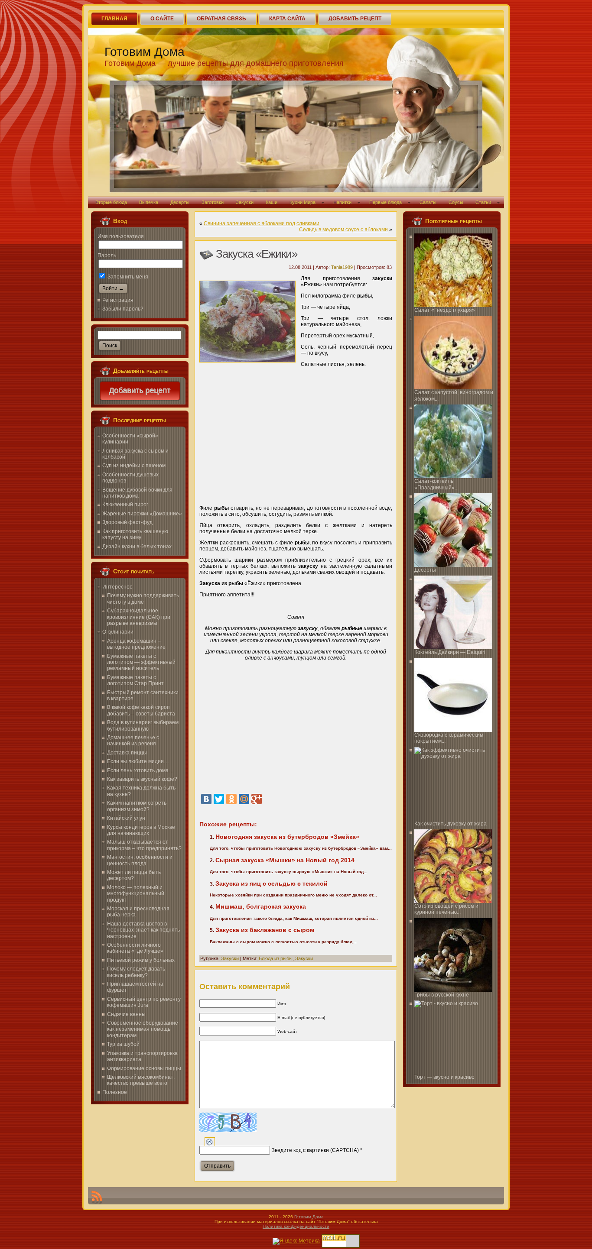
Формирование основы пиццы (144, 1068)
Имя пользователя (121, 236)
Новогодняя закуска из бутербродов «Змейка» (287, 836)
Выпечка (148, 202)
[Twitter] (219, 799)
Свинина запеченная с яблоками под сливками (261, 223)
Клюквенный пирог (125, 505)
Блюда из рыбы (276, 958)
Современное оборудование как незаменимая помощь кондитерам (142, 1029)
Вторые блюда (111, 202)
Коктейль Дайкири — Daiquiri (449, 652)
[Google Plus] (256, 799)
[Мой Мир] (244, 799)
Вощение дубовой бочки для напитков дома (137, 493)
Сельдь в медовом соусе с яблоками (343, 230)
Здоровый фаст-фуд (127, 522)
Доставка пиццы (127, 753)
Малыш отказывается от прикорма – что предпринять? (144, 845)
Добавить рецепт (140, 390)
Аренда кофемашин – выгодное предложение (136, 644)
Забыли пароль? (122, 309)
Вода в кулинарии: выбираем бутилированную (143, 725)
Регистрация (117, 300)
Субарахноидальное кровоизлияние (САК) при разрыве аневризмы (138, 617)
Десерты (179, 202)
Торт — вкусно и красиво (444, 1077)
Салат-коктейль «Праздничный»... (436, 484)
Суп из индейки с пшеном (134, 466)
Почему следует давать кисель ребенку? (136, 972)
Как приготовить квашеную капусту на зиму (135, 534)
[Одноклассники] (231, 799)
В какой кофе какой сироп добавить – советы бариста (141, 710)
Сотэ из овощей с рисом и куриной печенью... (446, 909)
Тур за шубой (123, 1044)
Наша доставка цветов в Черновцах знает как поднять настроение (143, 930)
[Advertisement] (295, 433)
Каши (271, 202)
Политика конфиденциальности (296, 1226)
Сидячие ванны (126, 1014)
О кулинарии (117, 632)
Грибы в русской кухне (441, 995)
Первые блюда (385, 202)
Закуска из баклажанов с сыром (264, 929)
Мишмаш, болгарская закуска (260, 906)
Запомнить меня (127, 277)
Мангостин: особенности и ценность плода (139, 860)
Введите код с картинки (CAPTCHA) (315, 1150)
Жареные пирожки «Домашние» (142, 514)
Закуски (245, 202)
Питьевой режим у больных (141, 960)
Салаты (428, 202)
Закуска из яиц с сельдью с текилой (271, 883)
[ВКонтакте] (206, 799)
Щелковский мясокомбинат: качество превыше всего (141, 1080)
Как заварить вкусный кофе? (142, 779)
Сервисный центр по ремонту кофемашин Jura (144, 1002)
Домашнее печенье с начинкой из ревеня (133, 741)
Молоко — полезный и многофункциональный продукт (135, 893)
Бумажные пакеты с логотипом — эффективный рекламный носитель (141, 662)
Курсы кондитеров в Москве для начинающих (141, 830)
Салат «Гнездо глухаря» (444, 310)
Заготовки (213, 202)
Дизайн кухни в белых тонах (137, 547)
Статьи (483, 202)
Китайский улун (126, 818)
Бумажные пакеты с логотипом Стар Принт (135, 680)
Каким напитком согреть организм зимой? (136, 806)
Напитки (342, 202)
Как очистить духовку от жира (450, 824)
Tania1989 (342, 267)
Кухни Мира (302, 202)
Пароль (107, 255)
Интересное (117, 587)
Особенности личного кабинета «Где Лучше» (135, 948)
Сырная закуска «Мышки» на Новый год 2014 (285, 860)
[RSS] (96, 1197)
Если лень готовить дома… (140, 770)
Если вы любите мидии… (138, 761)
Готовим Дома (144, 51)
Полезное (114, 1092)
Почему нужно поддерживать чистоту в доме (143, 598)
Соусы (456, 202)
